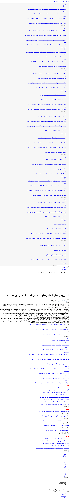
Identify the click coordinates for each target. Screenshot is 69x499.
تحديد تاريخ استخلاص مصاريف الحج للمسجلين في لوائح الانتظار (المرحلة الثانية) (49, 164)
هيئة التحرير (64, 480)
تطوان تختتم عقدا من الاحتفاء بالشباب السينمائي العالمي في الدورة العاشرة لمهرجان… (47, 83)
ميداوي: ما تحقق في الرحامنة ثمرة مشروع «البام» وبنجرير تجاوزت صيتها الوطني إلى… (47, 9)
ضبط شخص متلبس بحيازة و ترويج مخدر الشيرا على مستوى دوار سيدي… (52, 448)
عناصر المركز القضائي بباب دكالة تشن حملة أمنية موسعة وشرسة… (54, 425)
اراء (65, 473)
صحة (65, 177)
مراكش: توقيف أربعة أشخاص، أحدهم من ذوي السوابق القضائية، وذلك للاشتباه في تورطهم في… (45, 35)
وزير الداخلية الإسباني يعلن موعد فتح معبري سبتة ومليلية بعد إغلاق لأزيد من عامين (51, 329)
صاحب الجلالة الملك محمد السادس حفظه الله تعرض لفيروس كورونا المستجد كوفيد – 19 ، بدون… (44, 190)
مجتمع (64, 26)
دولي (65, 91)
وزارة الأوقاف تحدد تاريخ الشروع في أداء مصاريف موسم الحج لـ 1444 (51, 173)
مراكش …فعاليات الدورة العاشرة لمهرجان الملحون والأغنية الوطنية (51, 87)
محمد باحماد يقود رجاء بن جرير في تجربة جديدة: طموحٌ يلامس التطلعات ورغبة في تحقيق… (46, 52)
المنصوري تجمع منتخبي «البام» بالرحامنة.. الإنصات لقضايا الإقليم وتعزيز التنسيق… (48, 13)
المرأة (65, 198)
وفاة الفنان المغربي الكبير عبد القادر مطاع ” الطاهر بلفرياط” (52, 245)
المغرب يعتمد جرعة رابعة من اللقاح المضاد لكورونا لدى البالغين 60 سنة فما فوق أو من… (46, 185)
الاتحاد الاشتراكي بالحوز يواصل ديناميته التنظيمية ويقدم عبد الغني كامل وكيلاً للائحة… (47, 23)
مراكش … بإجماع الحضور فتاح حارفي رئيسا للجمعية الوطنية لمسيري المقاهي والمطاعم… (46, 238)
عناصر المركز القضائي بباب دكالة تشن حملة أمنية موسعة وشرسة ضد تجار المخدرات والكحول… (45, 44)
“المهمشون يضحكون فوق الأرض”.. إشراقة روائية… (57, 430)
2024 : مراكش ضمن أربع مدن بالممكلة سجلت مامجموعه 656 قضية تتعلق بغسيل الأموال (46, 104)
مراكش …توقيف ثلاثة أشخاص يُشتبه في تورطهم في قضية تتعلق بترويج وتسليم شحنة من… (46, 40)
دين (65, 155)
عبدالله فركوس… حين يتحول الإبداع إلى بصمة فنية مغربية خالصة (51, 78)
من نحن (64, 479)
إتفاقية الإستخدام (63, 482)
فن (65, 69)
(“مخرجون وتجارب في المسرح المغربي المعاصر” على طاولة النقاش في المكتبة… (48, 73)
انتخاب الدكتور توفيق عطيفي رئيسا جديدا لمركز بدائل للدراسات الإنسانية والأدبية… (48, 233)
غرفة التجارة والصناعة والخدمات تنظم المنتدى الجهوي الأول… (55, 443)
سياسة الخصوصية (62, 483)
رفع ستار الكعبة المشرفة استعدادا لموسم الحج (56, 159)
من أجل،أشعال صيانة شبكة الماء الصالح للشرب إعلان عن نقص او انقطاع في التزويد (47, 30)
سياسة (64, 5)
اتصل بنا (64, 263)
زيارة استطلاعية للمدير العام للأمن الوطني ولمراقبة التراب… (55, 438)
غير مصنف (64, 235)
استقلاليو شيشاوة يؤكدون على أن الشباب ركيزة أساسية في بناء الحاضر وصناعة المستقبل (46, 18)
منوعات (64, 241)
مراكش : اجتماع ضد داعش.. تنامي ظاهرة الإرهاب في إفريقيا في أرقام (53, 334)
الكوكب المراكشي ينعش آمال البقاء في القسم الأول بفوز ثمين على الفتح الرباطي (48, 61)
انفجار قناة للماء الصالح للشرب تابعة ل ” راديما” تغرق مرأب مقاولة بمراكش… (49, 195)
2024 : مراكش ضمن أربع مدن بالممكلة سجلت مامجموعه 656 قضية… (53, 440)
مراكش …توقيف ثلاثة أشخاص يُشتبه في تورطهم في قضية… (55, 420)
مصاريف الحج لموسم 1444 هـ (59, 169)
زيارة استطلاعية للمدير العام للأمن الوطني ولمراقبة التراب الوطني (51, 99)
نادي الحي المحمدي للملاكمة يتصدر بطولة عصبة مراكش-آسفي (52, 66)
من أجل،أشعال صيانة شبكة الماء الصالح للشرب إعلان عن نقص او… (54, 411)
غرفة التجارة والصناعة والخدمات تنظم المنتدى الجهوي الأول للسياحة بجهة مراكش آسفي (46, 109)
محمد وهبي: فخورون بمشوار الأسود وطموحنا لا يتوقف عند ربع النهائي (51, 56)
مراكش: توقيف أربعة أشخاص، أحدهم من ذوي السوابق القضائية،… (54, 416)
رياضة (65, 48)
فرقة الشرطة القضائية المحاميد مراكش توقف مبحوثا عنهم (53, 95)
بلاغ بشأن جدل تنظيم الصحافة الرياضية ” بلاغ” (56, 228)
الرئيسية (64, 4)
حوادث (64, 112)
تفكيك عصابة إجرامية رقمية (60, 224)
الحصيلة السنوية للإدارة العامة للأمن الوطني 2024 (55, 130)
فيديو (65, 220)
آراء (65, 97)
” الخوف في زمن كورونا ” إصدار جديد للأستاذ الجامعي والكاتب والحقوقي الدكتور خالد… (47, 181)
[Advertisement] (34, 283)
